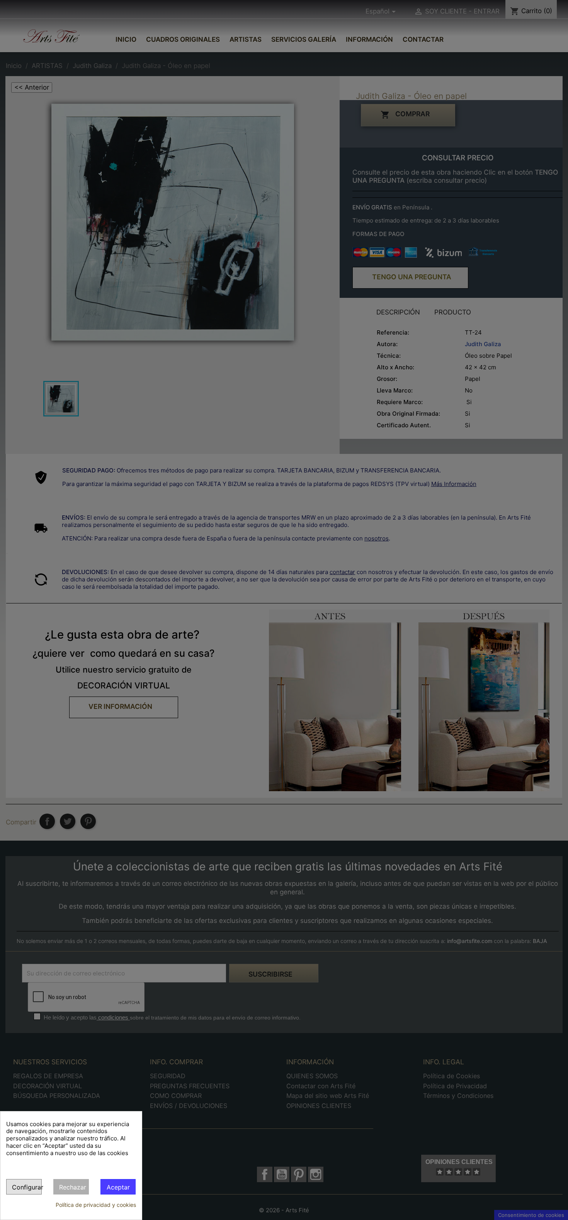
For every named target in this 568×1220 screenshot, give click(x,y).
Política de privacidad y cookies (96, 1204)
